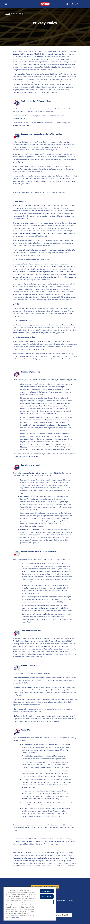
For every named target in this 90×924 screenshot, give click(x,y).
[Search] (67, 4)
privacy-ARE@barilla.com (33, 657)
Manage (71, 901)
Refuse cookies (46, 896)
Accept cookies (46, 891)
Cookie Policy (43, 208)
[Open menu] (6, 4)
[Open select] (70, 915)
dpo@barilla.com (25, 125)
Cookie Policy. (15, 917)
